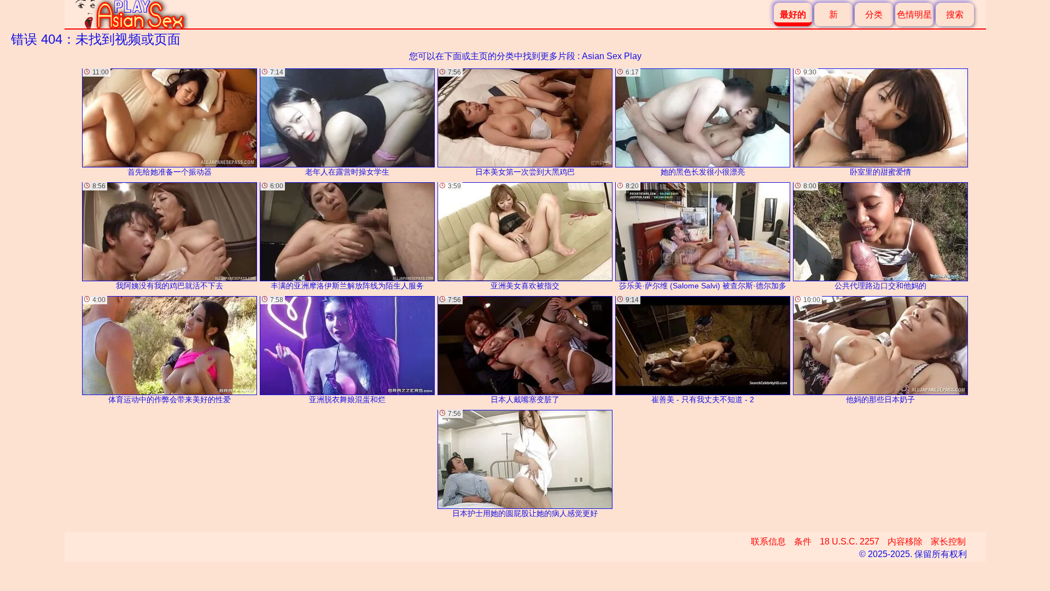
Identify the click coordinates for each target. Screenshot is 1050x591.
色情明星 (914, 14)
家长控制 (948, 541)
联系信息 (768, 541)
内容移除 (905, 541)
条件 (803, 541)
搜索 (955, 14)
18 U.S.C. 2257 (849, 541)
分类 (874, 14)
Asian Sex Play (611, 56)
